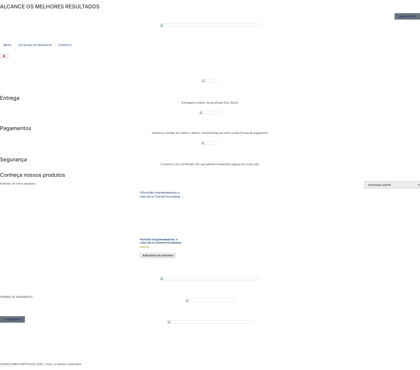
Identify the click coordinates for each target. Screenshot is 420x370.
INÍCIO (7, 45)
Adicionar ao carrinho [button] (158, 255)
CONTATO (65, 45)
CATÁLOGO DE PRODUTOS (35, 45)
